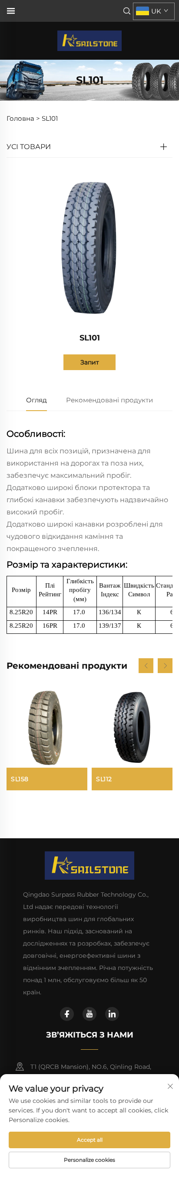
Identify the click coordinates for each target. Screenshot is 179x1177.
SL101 (50, 118)
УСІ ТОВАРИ (29, 147)
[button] (146, 665)
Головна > (23, 118)
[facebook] (67, 1014)
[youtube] (89, 1014)
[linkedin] (112, 1014)
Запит (89, 362)
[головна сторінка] (89, 40)
